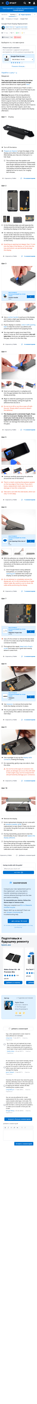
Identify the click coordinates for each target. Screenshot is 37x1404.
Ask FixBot (17, 872)
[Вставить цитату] (17, 1127)
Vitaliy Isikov (10, 1051)
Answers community (13, 912)
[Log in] (34, 3)
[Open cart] (29, 3)
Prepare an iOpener (10, 151)
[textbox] (18, 1135)
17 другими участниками (25, 998)
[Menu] (2, 3)
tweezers (10, 704)
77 (13, 33)
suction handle (13, 317)
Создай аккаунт (18, 10)
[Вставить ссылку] (14, 1127)
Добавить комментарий (18, 864)
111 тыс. (5, 33)
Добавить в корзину (13, 982)
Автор (6, 998)
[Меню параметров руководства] (35, 14)
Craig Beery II (10, 1089)
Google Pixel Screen (18, 56)
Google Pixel (24, 19)
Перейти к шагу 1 (8, 73)
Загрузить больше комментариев (19, 1119)
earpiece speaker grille (13, 824)
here (27, 84)
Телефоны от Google (12, 19)
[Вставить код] (11, 1127)
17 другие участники (20, 27)
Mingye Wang (10, 1110)
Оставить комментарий (24, 1144)
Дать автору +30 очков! (19, 921)
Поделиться (9, 1040)
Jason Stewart (10, 1072)
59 (18, 33)
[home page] (11, 3)
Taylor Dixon (9, 27)
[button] (25, 3)
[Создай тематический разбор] (20, 1013)
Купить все (6, 945)
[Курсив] (8, 1127)
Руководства (14, 14)
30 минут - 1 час (8, 37)
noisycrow (9, 1038)
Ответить (25, 1038)
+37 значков (18, 1015)
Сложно (18, 37)
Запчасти (4, 14)
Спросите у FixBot (10, 178)
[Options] (2, 19)
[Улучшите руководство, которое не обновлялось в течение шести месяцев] (23, 1013)
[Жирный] (5, 1127)
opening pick (10, 574)
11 (24, 33)
